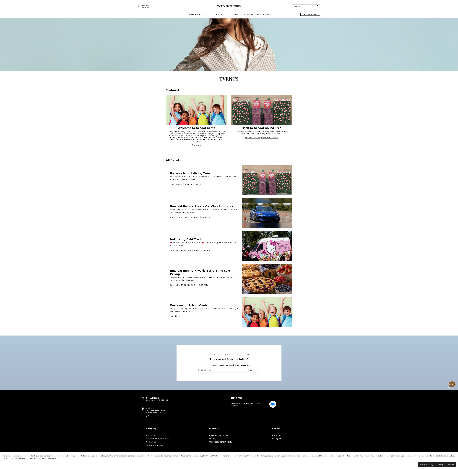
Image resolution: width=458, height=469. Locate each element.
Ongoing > (196, 145)
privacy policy (60, 456)
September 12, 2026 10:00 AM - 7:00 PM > (190, 250)
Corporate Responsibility (157, 439)
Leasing (212, 439)
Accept (441, 465)
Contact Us (151, 442)
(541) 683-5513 (152, 416)
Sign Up (252, 370)
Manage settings (427, 465)
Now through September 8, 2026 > (261, 137)
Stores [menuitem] (206, 14)
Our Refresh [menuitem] (247, 14)
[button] (455, 454)
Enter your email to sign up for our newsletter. (229, 365)
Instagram (276, 439)
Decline (451, 465)
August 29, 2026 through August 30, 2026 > (191, 217)
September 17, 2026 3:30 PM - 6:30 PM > (189, 285)
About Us (150, 435)
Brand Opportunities (218, 435)
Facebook (277, 435)
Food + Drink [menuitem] (219, 14)
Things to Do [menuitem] (193, 14)
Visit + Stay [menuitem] (233, 14)
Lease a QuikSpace (310, 14)
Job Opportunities (154, 445)
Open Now (145, 5)
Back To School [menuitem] (263, 14)
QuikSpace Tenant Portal (220, 442)
